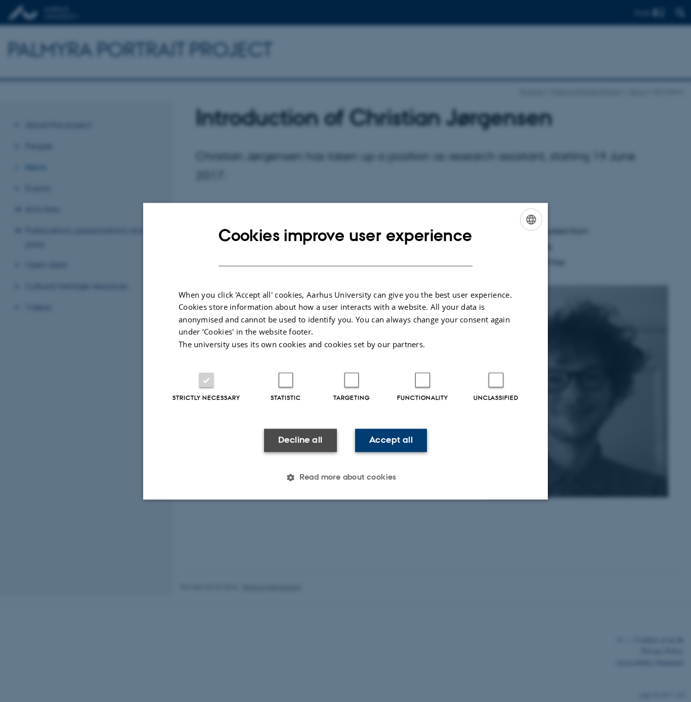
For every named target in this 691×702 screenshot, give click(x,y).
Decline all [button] (300, 440)
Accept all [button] (391, 440)
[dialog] (345, 351)
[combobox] (531, 219)
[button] (345, 477)
